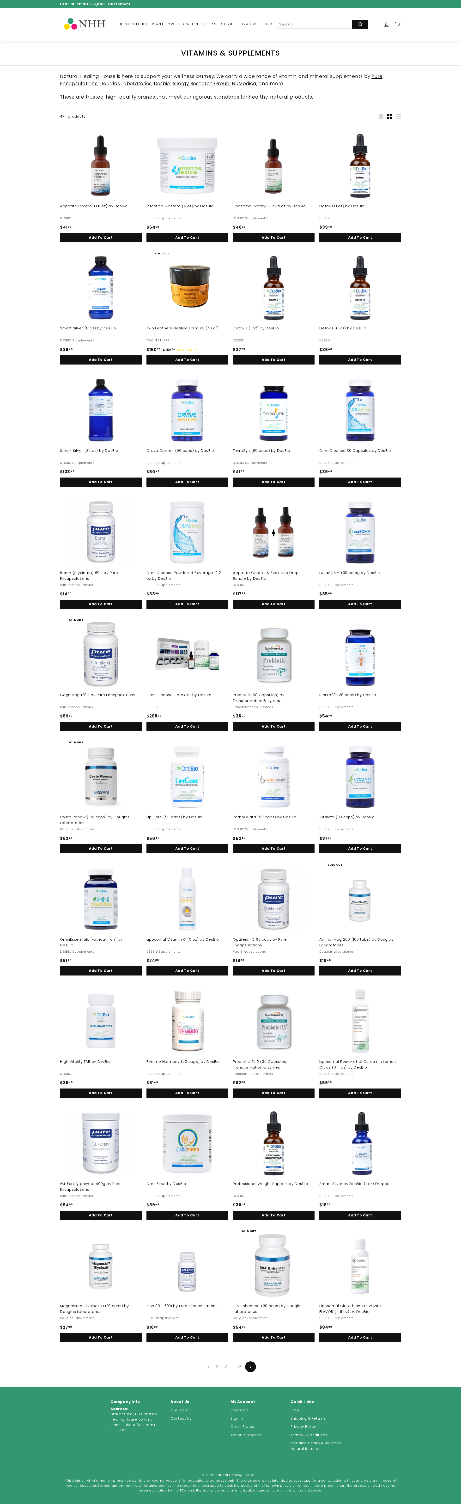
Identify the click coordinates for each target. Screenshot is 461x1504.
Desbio (162, 83)
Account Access (245, 1435)
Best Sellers (133, 24)
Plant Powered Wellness (179, 24)
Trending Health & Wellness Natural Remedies (316, 1446)
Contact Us (181, 1418)
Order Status (242, 1426)
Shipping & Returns (308, 1418)
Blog (267, 24)
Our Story (179, 1410)
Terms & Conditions (309, 1435)
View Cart (239, 1410)
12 (239, 1366)
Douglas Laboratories (126, 83)
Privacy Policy (303, 1426)
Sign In (236, 1418)
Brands (249, 24)
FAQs (295, 1410)
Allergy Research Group (201, 83)
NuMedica (244, 83)
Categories (223, 24)
